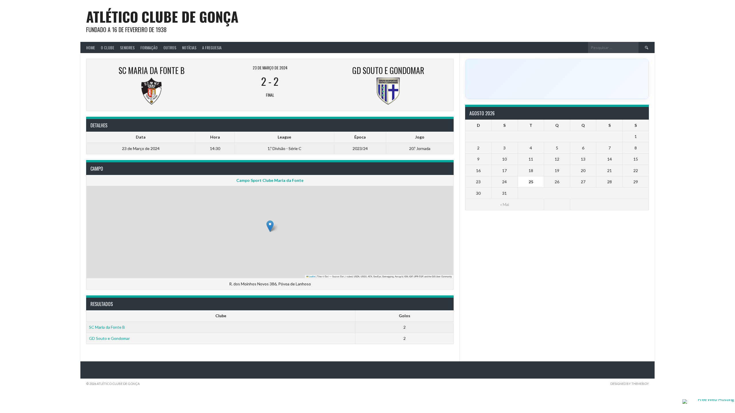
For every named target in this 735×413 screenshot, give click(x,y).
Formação (149, 47)
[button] (270, 226)
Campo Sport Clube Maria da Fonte (269, 180)
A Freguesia (212, 47)
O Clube (107, 47)
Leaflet (311, 276)
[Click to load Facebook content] (557, 79)
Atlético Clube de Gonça (162, 16)
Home (90, 47)
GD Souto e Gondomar (109, 338)
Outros (169, 47)
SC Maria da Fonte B (107, 327)
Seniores (127, 47)
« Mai (504, 204)
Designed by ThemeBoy (629, 383)
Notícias (189, 47)
